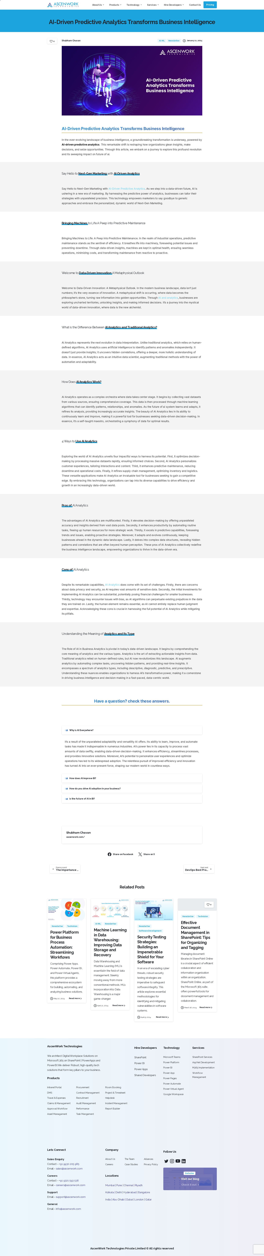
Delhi (119, 1192)
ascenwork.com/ (75, 837)
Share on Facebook (123, 854)
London (138, 1199)
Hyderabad (129, 1192)
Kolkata (109, 1192)
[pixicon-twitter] (166, 1161)
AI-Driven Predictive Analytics (126, 188)
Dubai (129, 1199)
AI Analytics (112, 584)
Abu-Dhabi (118, 1199)
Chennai (128, 1185)
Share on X (149, 854)
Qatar (148, 1199)
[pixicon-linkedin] (184, 1161)
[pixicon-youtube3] (178, 1161)
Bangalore (144, 1192)
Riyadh (139, 1185)
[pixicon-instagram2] (172, 1161)
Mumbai (110, 1185)
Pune (119, 1185)
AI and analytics (168, 297)
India (108, 1199)
